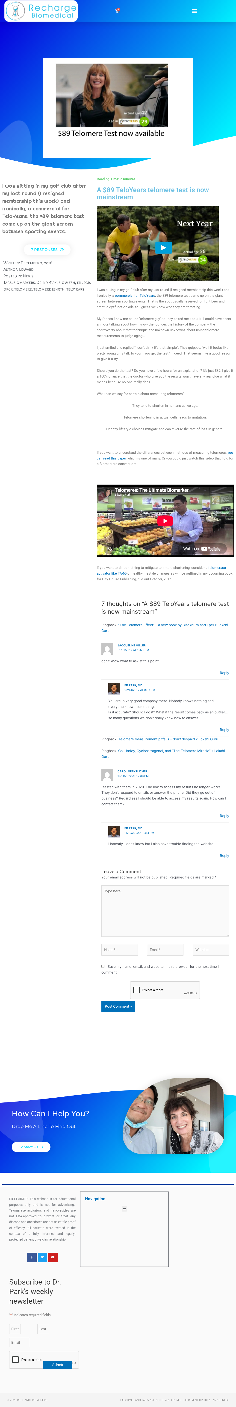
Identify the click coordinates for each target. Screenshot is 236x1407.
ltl (79, 282)
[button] (194, 11)
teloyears (75, 289)
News (28, 276)
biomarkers (24, 282)
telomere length (49, 289)
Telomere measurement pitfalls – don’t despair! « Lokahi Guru (168, 739)
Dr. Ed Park (47, 282)
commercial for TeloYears (135, 296)
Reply (224, 673)
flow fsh (67, 282)
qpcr (8, 289)
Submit (57, 1365)
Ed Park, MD (133, 685)
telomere (23, 289)
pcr (87, 282)
